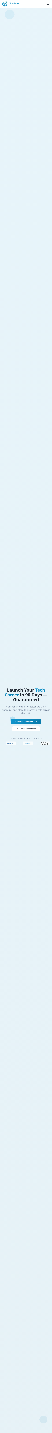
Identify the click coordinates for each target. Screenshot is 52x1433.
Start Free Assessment (24, 721)
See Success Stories (28, 729)
